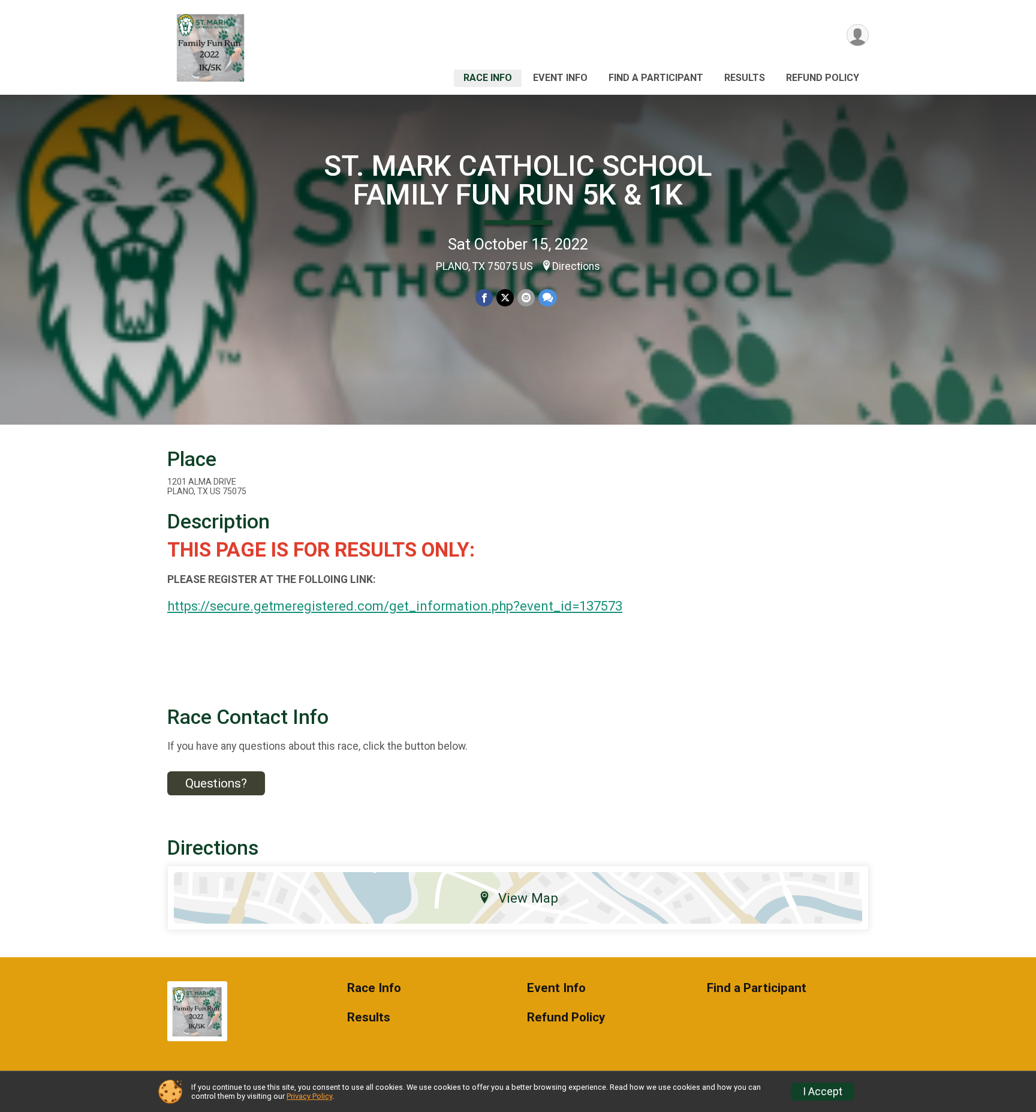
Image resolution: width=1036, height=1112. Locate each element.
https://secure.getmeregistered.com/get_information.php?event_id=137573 (394, 606)
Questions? (216, 783)
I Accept (822, 1092)
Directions (576, 266)
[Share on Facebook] (484, 297)
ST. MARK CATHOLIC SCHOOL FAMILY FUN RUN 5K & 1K (518, 180)
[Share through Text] (547, 297)
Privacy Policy (309, 1096)
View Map (528, 898)
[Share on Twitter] (505, 297)
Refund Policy (822, 77)
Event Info (560, 77)
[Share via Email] (526, 297)
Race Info (487, 77)
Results (744, 77)
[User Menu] (858, 35)
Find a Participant (656, 77)
